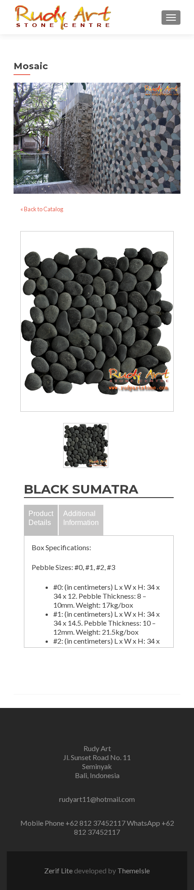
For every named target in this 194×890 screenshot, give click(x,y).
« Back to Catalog (41, 209)
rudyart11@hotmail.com (97, 799)
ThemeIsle (133, 870)
